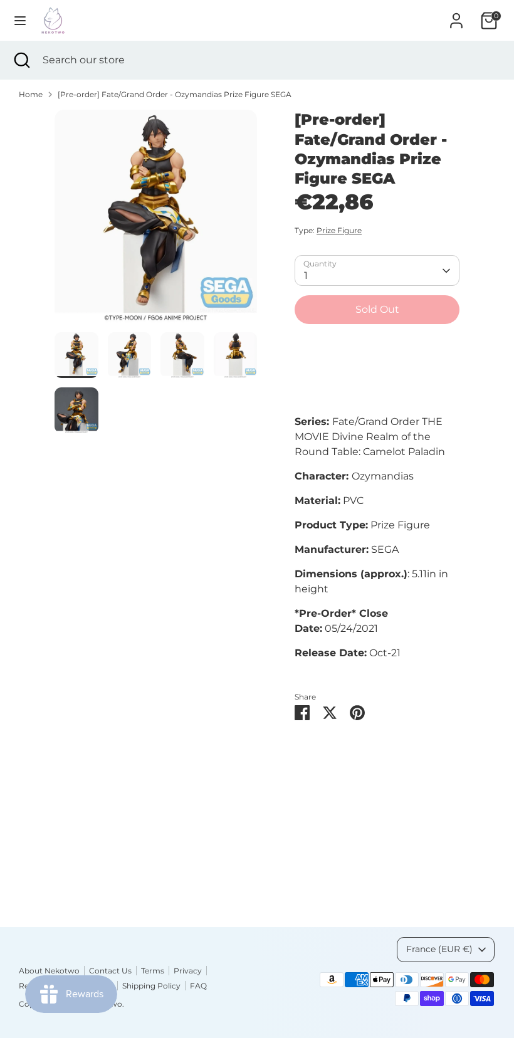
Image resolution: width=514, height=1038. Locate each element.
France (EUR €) (439, 949)
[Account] (456, 15)
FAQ (198, 985)
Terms (152, 970)
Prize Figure (339, 230)
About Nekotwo (49, 970)
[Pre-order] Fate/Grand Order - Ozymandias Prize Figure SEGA (174, 94)
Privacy (188, 970)
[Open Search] (21, 60)
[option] (156, 221)
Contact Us (110, 970)
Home (31, 94)
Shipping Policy (151, 985)
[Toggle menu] (20, 20)
